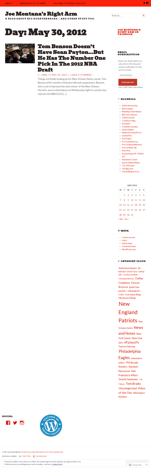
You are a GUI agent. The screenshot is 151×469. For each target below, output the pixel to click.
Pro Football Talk (129, 147)
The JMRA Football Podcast (69, 3)
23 (128, 210)
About (9, 3)
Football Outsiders (130, 127)
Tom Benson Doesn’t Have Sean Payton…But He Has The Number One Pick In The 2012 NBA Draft (72, 58)
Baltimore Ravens (128, 268)
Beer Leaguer (127, 108)
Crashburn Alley (129, 120)
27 (144, 210)
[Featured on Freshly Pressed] (51, 436)
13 (144, 200)
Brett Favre (132, 271)
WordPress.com (129, 249)
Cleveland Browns (126, 278)
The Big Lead (127, 168)
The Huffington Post (130, 171)
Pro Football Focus (130, 141)
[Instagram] (22, 422)
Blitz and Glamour (129, 114)
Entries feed (127, 243)
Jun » (126, 219)
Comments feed (129, 246)
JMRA (44, 75)
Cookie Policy (57, 464)
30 (128, 215)
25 (136, 210)
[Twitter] (15, 422)
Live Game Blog (133, 294)
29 (124, 215)
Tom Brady (133, 383)
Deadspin (126, 123)
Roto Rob (126, 150)
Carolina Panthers (130, 274)
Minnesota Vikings (127, 298)
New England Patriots (128, 312)
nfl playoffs (131, 342)
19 (140, 205)
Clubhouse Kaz (128, 117)
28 (120, 215)
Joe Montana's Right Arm (41, 14)
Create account (128, 237)
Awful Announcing (129, 105)
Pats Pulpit (126, 138)
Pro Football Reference (132, 144)
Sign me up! (128, 82)
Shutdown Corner (129, 159)
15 (124, 205)
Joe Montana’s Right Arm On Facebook (129, 32)
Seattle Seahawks (128, 379)
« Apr (120, 219)
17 (132, 205)
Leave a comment (81, 75)
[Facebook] (8, 422)
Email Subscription (128, 53)
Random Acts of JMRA (33, 3)
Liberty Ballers (128, 129)
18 (136, 205)
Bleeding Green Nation (131, 111)
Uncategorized (128, 388)
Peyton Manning (127, 346)
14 (120, 205)
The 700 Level (128, 165)
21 (120, 210)
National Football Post (131, 132)
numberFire (127, 135)
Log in (124, 240)
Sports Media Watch (131, 162)
